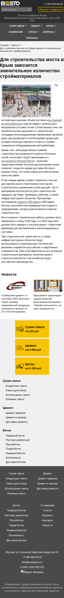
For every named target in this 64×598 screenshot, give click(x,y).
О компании (47, 505)
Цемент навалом (15, 413)
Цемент (8, 407)
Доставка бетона (16, 462)
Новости (9, 274)
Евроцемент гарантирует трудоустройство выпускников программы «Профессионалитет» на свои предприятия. (47, 302)
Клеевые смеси (15, 399)
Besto (10, 4)
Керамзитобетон (15, 453)
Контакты (47, 520)
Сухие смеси (11, 380)
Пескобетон (13, 444)
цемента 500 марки (28, 201)
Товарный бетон (15, 435)
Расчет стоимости (50, 9)
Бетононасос (13, 457)
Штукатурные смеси (18, 395)
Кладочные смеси (16, 386)
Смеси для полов (16, 390)
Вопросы (47, 515)
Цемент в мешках (16, 417)
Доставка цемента (16, 422)
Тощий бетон (13, 448)
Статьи (47, 510)
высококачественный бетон (17, 160)
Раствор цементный (17, 440)
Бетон (7, 430)
